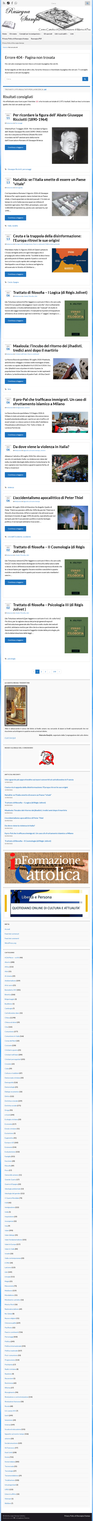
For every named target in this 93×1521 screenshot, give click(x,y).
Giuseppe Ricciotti (15, 169)
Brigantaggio (9, 999)
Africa (7, 967)
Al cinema (8, 976)
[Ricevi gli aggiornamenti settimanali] (16, 2)
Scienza (7, 1425)
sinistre (27, 407)
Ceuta (10, 282)
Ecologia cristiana (11, 1119)
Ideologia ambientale (12, 1189)
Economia (8, 1124)
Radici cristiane (10, 1369)
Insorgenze (9, 1221)
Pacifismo (8, 1327)
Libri (36, 296)
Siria (9, 389)
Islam (7, 1230)
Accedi (7, 929)
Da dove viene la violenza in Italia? (41, 446)
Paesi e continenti (39, 244)
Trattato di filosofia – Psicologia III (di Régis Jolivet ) (48, 607)
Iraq (6, 1226)
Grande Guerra (10, 1179)
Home (4, 34)
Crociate (8, 1064)
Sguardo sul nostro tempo (31, 450)
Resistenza (9, 1383)
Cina (6, 1027)
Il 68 (6, 1203)
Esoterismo (9, 1133)
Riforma (8, 1388)
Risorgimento (10, 1392)
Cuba (7, 1068)
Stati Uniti (8, 1452)
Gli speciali (48, 34)
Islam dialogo (10, 1235)
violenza (11, 487)
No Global (8, 1314)
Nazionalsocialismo (12, 1309)
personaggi (27, 169)
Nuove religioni (10, 1318)
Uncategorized (10, 1485)
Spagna (16, 282)
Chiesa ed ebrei (10, 1022)
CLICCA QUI (10, 738)
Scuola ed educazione (13, 1429)
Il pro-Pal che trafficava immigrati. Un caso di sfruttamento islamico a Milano (49, 401)
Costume (8, 1045)
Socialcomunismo (11, 1443)
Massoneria (9, 1286)
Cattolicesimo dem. (12, 1013)
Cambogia (8, 1008)
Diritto (7, 1096)
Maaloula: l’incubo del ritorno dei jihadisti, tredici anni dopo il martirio (47, 348)
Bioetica (8, 994)
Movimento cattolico (12, 1300)
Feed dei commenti (12, 938)
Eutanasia (8, 1147)
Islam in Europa (10, 1244)
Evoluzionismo (10, 1152)
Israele (7, 1253)
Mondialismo (9, 1295)
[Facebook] (12, 2)
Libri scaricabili (61, 34)
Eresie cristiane (10, 1129)
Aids (6, 971)
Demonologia (10, 1087)
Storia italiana (10, 1462)
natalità (15, 226)
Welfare (8, 1503)
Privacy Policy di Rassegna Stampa (15, 39)
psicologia (11, 659)
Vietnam (8, 1499)
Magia (7, 1281)
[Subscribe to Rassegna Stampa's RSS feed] (4, 2)
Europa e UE (19, 244)
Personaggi (18, 123)
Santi (7, 1415)
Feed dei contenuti (12, 934)
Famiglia (8, 1156)
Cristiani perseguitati (13, 1059)
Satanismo (9, 1420)
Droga (7, 1110)
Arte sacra (9, 985)
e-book (25, 296)
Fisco (7, 1170)
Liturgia (7, 1277)
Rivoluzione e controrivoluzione (16, 1397)
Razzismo (8, 1374)
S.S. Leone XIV (10, 1411)
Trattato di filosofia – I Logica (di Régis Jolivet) (50, 292)
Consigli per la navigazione (29, 34)
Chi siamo (13, 34)
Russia (7, 1406)
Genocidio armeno (12, 1175)
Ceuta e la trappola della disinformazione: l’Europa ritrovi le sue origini (47, 238)
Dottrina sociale (11, 1105)
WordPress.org (10, 943)
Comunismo (9, 1031)
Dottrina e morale (11, 1101)
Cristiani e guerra (11, 1050)
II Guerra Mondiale (12, 1198)
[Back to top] (88, 1515)
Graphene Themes (23, 1518)
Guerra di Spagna (11, 1184)
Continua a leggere (15, 147)
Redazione (9, 123)
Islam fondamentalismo (13, 1240)
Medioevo (8, 1290)
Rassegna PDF (36, 39)
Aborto (7, 962)
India (6, 1212)
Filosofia (31, 296)
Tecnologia (9, 1471)
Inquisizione (9, 1216)
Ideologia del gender (12, 1193)
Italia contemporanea (13, 1258)
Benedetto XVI (10, 990)
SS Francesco (10, 1448)
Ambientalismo (10, 981)
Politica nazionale (11, 1351)
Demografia (19, 188)
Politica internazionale (52, 244)
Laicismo (8, 1267)
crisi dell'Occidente (15, 537)
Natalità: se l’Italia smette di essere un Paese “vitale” (49, 181)
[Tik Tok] (8, 2)
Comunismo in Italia (12, 1036)
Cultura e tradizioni (12, 1073)
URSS (7, 1489)
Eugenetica (9, 1138)
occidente (27, 537)
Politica (7, 1341)
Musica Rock (9, 1304)
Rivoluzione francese (12, 1401)
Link (72, 34)
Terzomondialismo (11, 1476)
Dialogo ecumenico (12, 1092)
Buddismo (8, 1004)
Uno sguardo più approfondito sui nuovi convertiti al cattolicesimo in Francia (39, 779)
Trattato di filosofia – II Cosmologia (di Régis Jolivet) (49, 549)
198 (54, 672)
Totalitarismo (10, 1480)
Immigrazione (28, 244)
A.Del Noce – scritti (12, 957)
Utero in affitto (10, 1494)
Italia (9, 226)
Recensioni (9, 1378)
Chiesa (7, 1018)
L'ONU (7, 1263)
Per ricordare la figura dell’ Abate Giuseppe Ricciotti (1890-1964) (48, 117)
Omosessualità (10, 1323)
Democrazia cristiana (12, 1078)
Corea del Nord (10, 1041)
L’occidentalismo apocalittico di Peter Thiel (48, 497)
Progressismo (10, 1360)
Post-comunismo (11, 1355)
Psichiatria (9, 1364)
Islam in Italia (10, 1249)
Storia (7, 1457)
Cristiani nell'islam (21, 354)
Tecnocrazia (9, 1466)
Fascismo (8, 1161)
